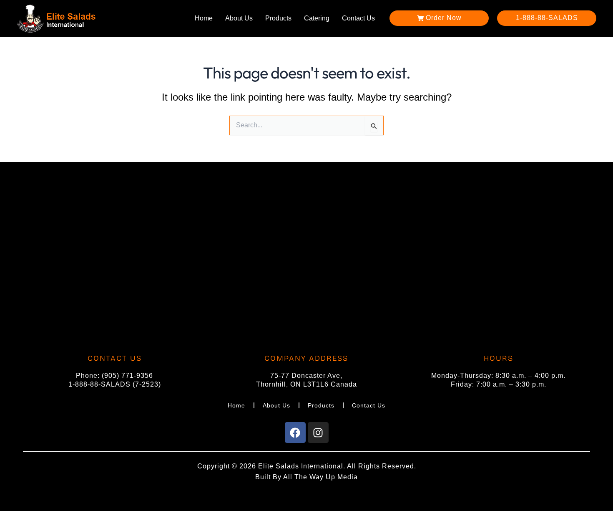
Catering (316, 18)
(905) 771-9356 (127, 375)
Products (278, 18)
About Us (239, 18)
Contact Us (358, 18)
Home (204, 18)
